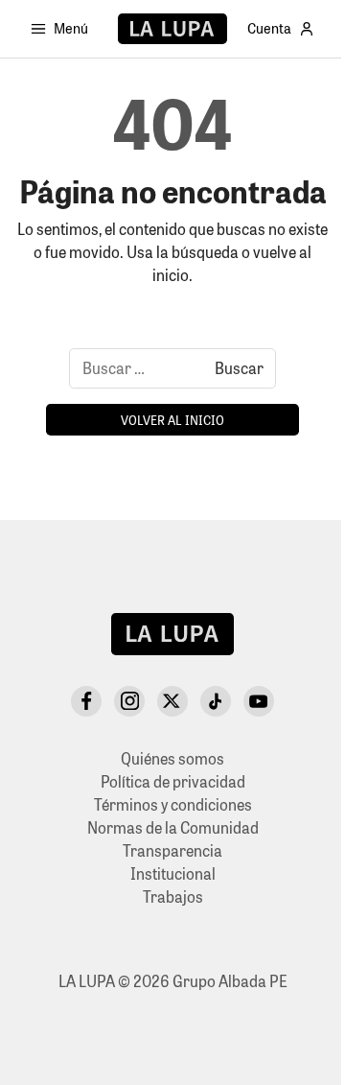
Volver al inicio (172, 420)
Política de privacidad (173, 781)
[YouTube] (258, 701)
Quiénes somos (172, 758)
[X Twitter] (172, 701)
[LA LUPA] (172, 28)
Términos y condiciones (173, 804)
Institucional (173, 873)
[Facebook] (86, 701)
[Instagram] (129, 701)
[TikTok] (215, 701)
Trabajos (173, 896)
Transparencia (172, 850)
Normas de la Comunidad (173, 827)
